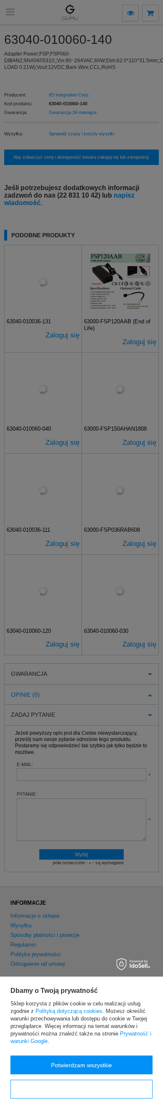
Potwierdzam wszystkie (81, 1065)
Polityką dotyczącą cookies (69, 1011)
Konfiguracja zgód (81, 1089)
